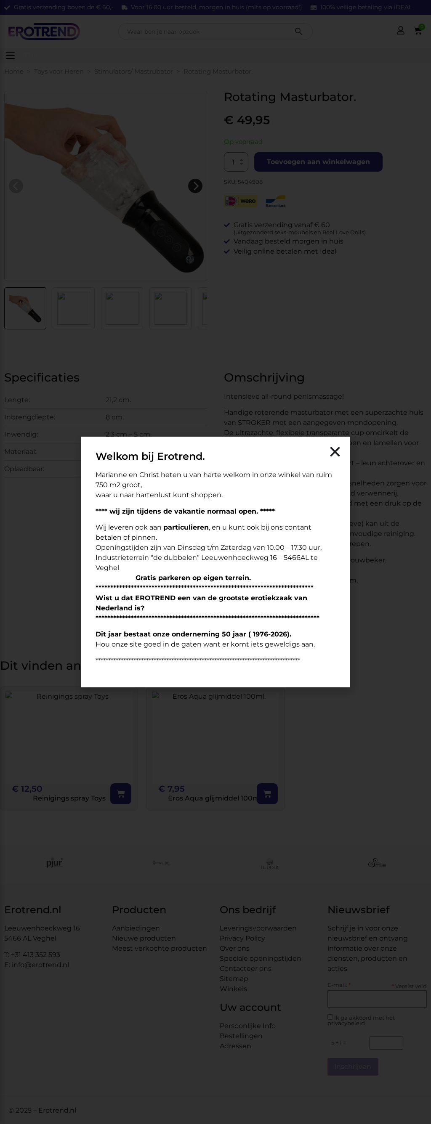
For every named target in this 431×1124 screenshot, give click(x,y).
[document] (215, 562)
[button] (335, 452)
